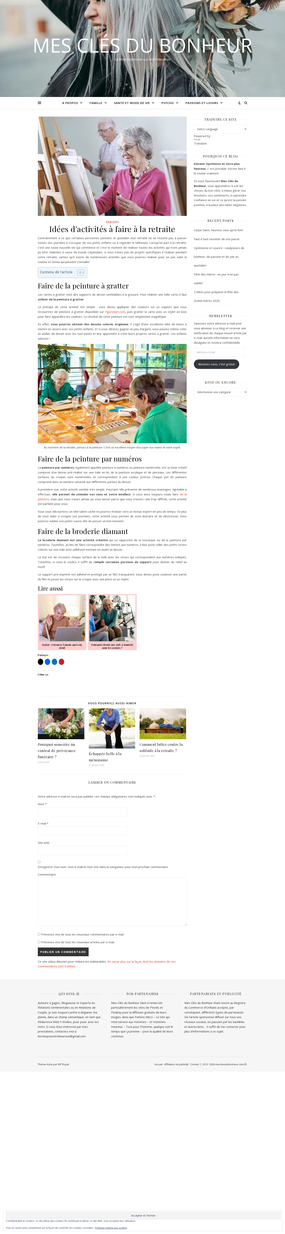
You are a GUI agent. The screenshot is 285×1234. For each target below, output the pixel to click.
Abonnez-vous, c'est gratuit (216, 364)
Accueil (159, 1064)
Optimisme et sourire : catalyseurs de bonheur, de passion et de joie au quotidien (219, 256)
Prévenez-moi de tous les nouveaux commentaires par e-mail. (82, 934)
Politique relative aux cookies (111, 1228)
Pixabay (116, 1012)
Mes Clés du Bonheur (142, 45)
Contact (194, 1064)
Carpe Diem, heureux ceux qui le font (218, 230)
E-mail (43, 823)
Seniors (112, 222)
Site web (43, 843)
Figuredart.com (115, 312)
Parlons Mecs (144, 1017)
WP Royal (63, 1064)
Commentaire (47, 874)
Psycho (168, 103)
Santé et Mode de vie (132, 103)
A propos (70, 103)
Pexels (154, 1007)
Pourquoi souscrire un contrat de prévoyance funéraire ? (57, 750)
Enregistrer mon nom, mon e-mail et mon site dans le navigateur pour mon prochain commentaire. (103, 867)
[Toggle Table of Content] (78, 272)
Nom (42, 804)
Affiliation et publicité (176, 1064)
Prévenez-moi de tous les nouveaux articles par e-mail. (78, 942)
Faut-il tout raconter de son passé (216, 239)
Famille (96, 103)
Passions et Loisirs (202, 103)
